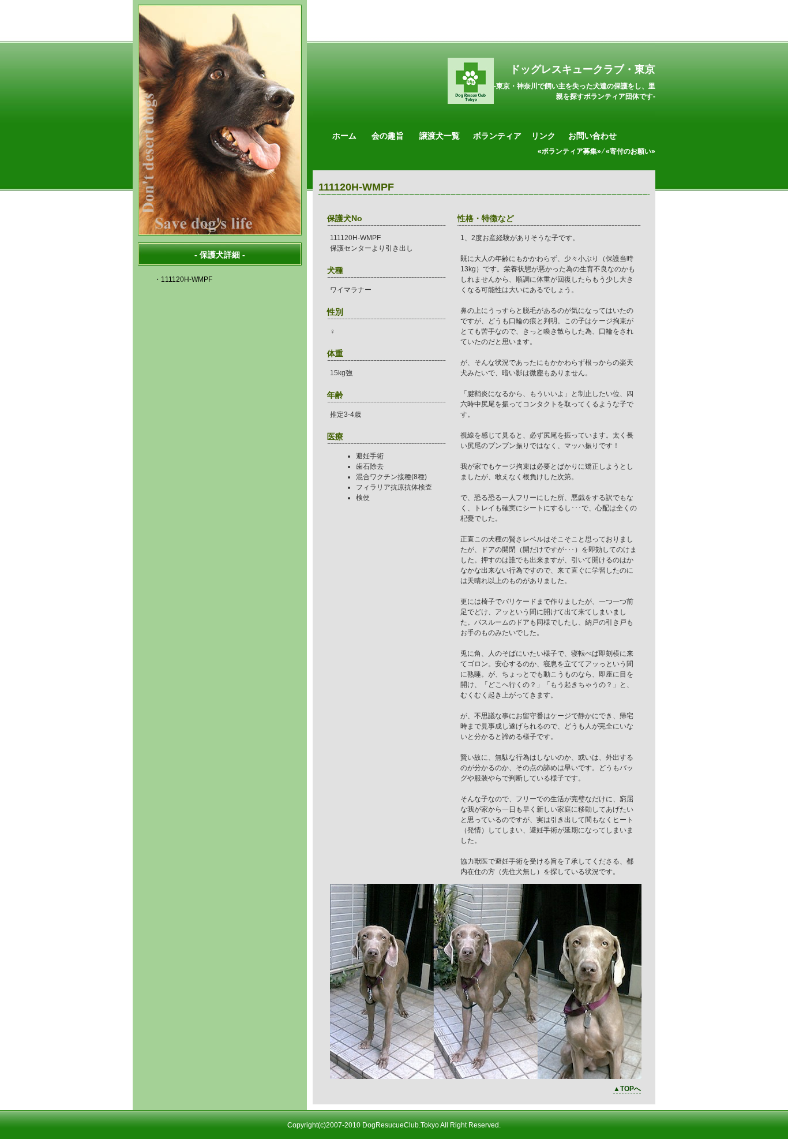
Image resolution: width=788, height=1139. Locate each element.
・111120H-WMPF (183, 279)
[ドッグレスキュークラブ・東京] (471, 102)
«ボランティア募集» (569, 151)
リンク (543, 135)
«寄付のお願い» (630, 151)
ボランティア (497, 135)
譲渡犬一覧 (439, 135)
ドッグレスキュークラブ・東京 (582, 69)
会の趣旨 (388, 135)
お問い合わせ (592, 135)
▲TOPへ (627, 1089)
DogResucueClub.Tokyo (400, 1125)
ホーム (344, 135)
